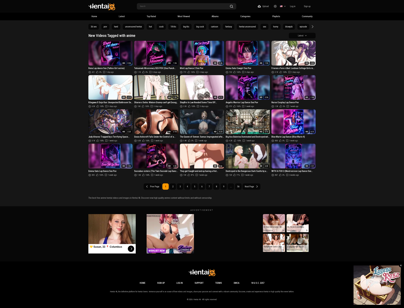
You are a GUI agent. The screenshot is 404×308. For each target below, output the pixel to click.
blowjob (289, 26)
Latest (122, 16)
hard (116, 26)
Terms (218, 283)
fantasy (228, 26)
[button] (312, 26)
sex (264, 26)
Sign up (307, 6)
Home (94, 16)
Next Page (249, 186)
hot (150, 26)
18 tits (173, 26)
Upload (265, 6)
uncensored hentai (133, 26)
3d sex (94, 26)
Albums (215, 16)
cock (161, 26)
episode (303, 26)
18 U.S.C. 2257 (257, 283)
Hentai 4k (197, 299)
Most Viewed (184, 16)
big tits (186, 26)
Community (307, 16)
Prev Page (154, 186)
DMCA (236, 283)
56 (238, 186)
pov (105, 26)
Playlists (276, 16)
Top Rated (151, 16)
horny (275, 26)
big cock (200, 26)
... (231, 186)
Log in (292, 6)
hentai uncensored (247, 26)
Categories (245, 16)
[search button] (231, 6)
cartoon (214, 26)
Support (199, 283)
